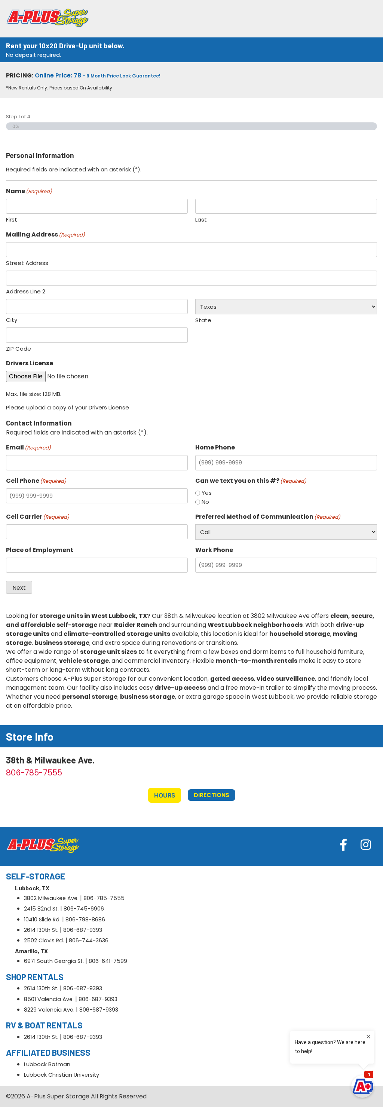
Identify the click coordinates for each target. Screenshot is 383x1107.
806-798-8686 (85, 919)
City (11, 320)
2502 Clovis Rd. (44, 940)
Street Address (27, 263)
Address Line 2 (25, 291)
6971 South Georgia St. (54, 961)
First (11, 219)
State (203, 320)
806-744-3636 (88, 940)
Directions (211, 795)
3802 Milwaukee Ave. (51, 898)
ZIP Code (18, 349)
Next (19, 587)
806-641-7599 (108, 961)
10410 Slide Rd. (42, 919)
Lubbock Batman (47, 1064)
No (205, 502)
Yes (207, 493)
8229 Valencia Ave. (49, 1009)
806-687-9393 (82, 930)
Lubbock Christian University (61, 1075)
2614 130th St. (41, 930)
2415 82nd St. (41, 908)
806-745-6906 (84, 908)
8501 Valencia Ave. (49, 999)
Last (201, 219)
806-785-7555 (34, 772)
